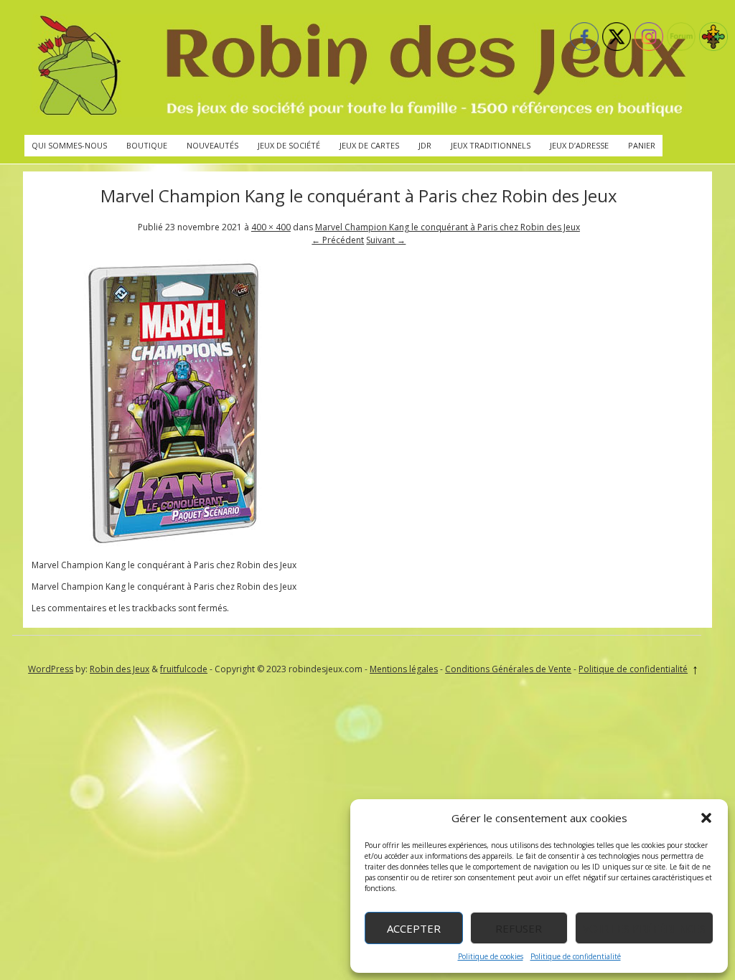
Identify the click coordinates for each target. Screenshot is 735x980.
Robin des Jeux (119, 669)
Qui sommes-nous (69, 145)
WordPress (50, 669)
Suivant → (386, 240)
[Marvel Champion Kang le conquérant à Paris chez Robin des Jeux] (175, 543)
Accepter (414, 928)
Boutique (146, 145)
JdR (424, 145)
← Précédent (338, 240)
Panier (641, 145)
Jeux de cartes (369, 145)
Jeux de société (289, 145)
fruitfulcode (183, 669)
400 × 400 (271, 227)
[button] (706, 818)
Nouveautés (212, 145)
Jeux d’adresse (579, 145)
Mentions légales (404, 669)
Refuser (518, 928)
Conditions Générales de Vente (508, 669)
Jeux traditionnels (490, 145)
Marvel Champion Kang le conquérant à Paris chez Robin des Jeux (447, 227)
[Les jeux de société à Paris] (359, 67)
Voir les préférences (644, 928)
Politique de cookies (490, 956)
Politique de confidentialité (575, 956)
